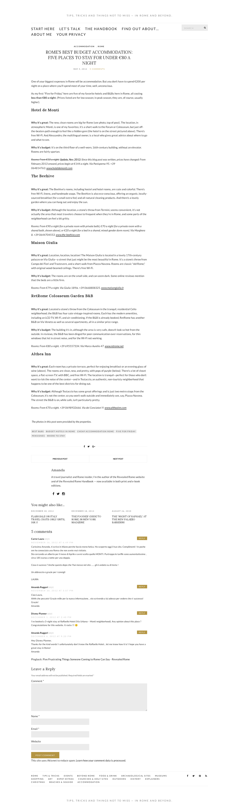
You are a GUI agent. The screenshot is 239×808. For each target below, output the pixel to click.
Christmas (38, 782)
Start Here (43, 29)
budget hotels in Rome (60, 431)
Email (35, 728)
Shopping (37, 779)
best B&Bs (38, 431)
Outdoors (119, 779)
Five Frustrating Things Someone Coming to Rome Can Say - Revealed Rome (86, 659)
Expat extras (65, 779)
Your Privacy (71, 34)
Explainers (152, 779)
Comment (37, 681)
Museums (161, 776)
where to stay (56, 436)
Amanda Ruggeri (39, 587)
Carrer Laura (37, 538)
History (136, 779)
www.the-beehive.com (68, 234)
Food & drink (108, 776)
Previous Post (60, 459)
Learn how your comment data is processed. (101, 760)
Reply (142, 538)
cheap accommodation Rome (95, 431)
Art (50, 779)
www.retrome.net (114, 346)
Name (35, 716)
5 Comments (97, 69)
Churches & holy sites (93, 779)
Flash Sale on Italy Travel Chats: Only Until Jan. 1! (48, 519)
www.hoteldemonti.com (59, 168)
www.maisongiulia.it (112, 287)
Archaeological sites (136, 776)
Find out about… (140, 29)
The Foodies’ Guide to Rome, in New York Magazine (86, 519)
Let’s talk (70, 29)
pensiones (38, 436)
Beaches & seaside (61, 782)
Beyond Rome (86, 776)
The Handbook (101, 29)
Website (36, 741)
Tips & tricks (51, 776)
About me (41, 34)
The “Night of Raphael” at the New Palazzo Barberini (129, 519)
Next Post (118, 459)
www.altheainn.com (115, 407)
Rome (101, 46)
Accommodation (84, 46)
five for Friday (126, 431)
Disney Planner (39, 613)
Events (68, 776)
